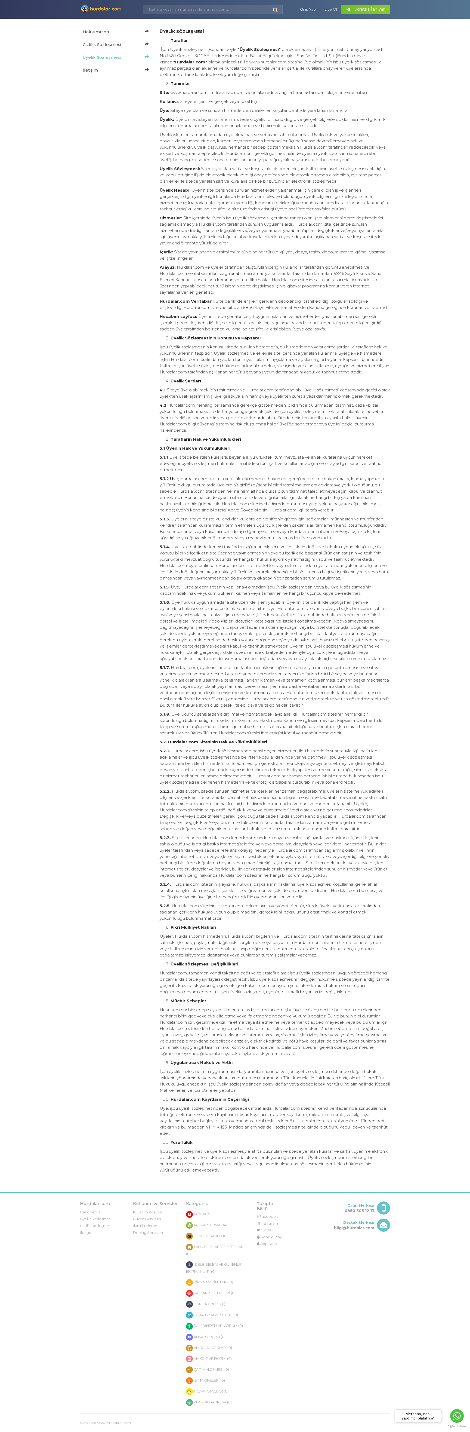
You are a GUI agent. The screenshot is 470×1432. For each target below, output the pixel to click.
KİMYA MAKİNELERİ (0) (213, 1282)
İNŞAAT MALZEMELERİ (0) (215, 1315)
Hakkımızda (96, 31)
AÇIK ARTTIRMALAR (210, 1225)
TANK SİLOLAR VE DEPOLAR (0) (214, 1250)
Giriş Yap (308, 9)
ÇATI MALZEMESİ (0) (211, 1369)
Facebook (268, 1216)
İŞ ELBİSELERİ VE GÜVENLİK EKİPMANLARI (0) (214, 1268)
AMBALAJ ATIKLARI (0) (212, 1347)
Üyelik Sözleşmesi (102, 57)
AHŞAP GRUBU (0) (209, 1337)
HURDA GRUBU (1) (209, 1304)
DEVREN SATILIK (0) (210, 1236)
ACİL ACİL (202, 1214)
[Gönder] (275, 9)
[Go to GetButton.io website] (457, 1426)
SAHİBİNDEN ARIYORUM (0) (218, 1325)
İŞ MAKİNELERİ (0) (209, 1380)
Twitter (266, 1230)
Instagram (269, 1223)
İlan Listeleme (145, 1226)
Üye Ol (330, 9)
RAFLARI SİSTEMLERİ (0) (214, 1293)
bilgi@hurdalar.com (354, 1227)
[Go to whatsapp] (457, 1416)
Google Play (270, 1237)
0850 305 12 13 (359, 1210)
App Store (269, 1243)
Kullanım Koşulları (148, 1212)
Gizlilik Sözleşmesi (102, 44)
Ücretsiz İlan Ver (369, 9)
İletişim (90, 70)
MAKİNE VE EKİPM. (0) (212, 1358)
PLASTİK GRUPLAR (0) (212, 1402)
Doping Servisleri (148, 1232)
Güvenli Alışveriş (147, 1219)
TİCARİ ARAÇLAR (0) (210, 1391)
